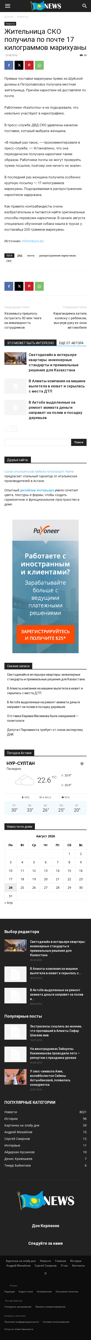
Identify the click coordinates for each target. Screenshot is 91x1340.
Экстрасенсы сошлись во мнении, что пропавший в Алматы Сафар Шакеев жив (56, 1031)
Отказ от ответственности (18, 1329)
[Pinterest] (29, 65)
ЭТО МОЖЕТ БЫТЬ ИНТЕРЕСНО (30, 343)
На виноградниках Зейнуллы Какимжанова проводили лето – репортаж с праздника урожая (55, 1053)
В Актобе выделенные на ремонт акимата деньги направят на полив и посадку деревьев (43, 704)
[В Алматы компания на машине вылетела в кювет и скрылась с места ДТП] (15, 386)
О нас (64, 1265)
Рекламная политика (67, 1291)
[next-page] (14, 429)
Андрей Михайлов (18, 1265)
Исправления (44, 1291)
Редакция (9, 1291)
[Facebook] (8, 65)
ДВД (19, 255)
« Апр (8, 903)
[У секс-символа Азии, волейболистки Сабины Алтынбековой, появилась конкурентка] (15, 1077)
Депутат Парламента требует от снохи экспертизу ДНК (45, 732)
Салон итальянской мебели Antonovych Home (39, 471)
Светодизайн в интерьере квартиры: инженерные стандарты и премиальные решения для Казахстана (46, 677)
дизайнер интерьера (37, 490)
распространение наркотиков (57, 255)
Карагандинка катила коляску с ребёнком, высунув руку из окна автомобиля (70, 320)
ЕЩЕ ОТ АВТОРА (71, 343)
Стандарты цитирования (17, 1306)
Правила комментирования (50, 1306)
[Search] (85, 6)
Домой (8, 16)
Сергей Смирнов (46, 1265)
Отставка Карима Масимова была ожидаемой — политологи (42, 718)
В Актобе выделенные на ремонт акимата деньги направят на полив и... (56, 994)
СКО (8, 260)
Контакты (78, 1265)
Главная (60, 1261)
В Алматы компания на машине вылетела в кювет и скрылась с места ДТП (57, 386)
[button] (7, 6)
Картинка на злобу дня (21, 1261)
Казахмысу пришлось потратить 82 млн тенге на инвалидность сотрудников (23, 320)
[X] (19, 65)
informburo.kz (33, 241)
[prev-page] (7, 429)
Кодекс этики (26, 1291)
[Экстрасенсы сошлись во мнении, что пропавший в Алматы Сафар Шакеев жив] (15, 1032)
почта (30, 255)
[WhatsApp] (39, 65)
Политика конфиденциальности (21, 1321)
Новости (22, 16)
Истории (76, 1261)
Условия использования (56, 1321)
